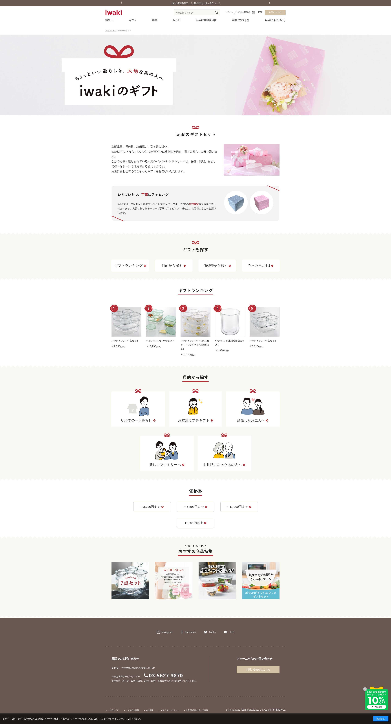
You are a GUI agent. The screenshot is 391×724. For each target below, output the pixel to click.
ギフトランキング (128, 265)
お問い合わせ (275, 12)
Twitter (212, 632)
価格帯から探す (216, 265)
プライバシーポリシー (169, 710)
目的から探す (172, 265)
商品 (107, 20)
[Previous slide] (121, 3)
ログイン (228, 12)
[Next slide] (269, 3)
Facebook (190, 632)
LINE (231, 632)
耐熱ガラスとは (240, 20)
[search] (217, 12)
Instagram (166, 632)
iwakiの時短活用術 (206, 20)
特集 (154, 20)
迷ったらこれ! (259, 265)
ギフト (132, 20)
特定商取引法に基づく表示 (197, 710)
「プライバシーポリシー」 (112, 718)
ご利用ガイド (113, 710)
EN (260, 12)
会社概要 (149, 710)
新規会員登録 (244, 12)
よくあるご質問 (132, 710)
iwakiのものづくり (275, 20)
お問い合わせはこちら (258, 669)
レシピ (176, 20)
